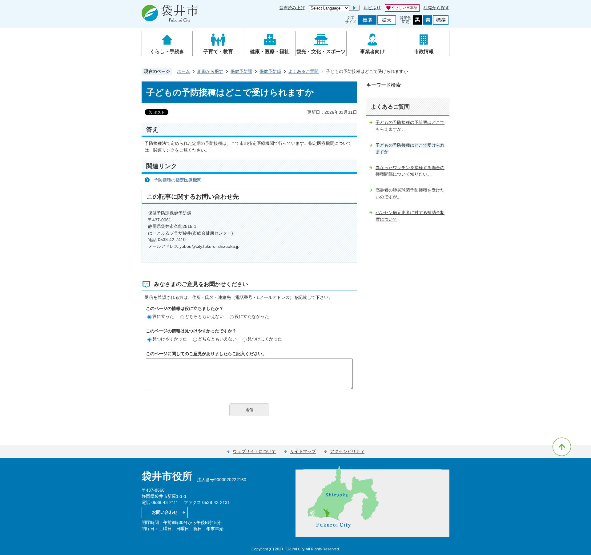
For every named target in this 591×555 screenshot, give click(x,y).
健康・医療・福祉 (269, 51)
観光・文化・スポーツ (321, 51)
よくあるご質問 (303, 71)
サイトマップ (303, 451)
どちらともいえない (204, 316)
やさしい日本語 (404, 8)
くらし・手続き (167, 51)
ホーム (183, 71)
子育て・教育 (218, 51)
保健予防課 (241, 71)
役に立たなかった (252, 316)
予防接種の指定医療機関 (177, 179)
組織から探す (436, 7)
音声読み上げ (292, 7)
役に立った (163, 316)
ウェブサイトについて (254, 451)
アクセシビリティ (347, 451)
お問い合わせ (165, 512)
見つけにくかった (264, 338)
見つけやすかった (169, 338)
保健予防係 (270, 71)
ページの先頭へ (562, 447)
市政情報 (424, 51)
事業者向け (372, 51)
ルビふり (372, 7)
